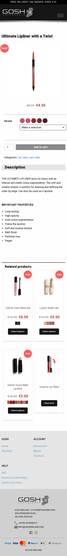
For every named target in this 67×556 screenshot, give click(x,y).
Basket (37, 450)
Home (5, 446)
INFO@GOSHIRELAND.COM (31, 527)
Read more (49, 403)
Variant (8, 121)
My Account (40, 446)
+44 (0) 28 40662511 (27, 523)
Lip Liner (22, 157)
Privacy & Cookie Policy (14, 477)
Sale (37, 157)
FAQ (4, 472)
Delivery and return (12, 482)
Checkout (39, 455)
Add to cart (40, 147)
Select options (17, 331)
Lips (31, 157)
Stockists (7, 450)
